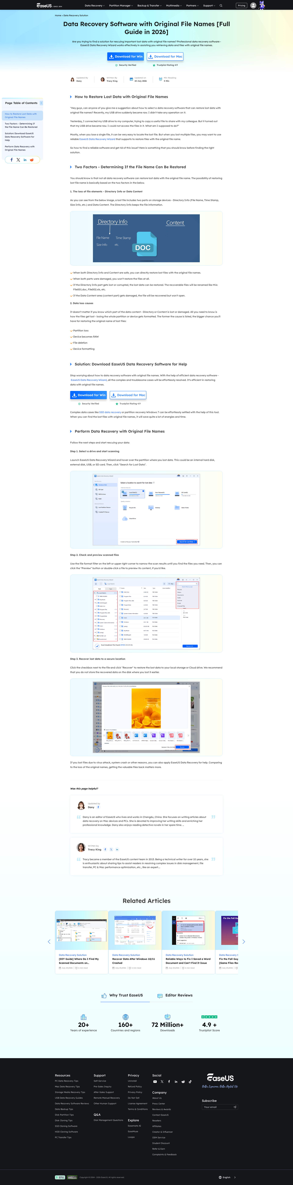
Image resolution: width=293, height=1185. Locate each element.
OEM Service (158, 1137)
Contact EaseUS (160, 1115)
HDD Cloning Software (66, 1131)
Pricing (241, 5)
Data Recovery (93, 5)
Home (58, 15)
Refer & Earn (158, 1148)
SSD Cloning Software (66, 1126)
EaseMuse (133, 1131)
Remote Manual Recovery (107, 1097)
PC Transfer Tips (63, 1137)
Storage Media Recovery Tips (70, 1092)
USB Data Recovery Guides (69, 1097)
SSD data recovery (110, 412)
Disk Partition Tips (64, 1114)
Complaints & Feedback (164, 1154)
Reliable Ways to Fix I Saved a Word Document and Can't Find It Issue (188, 960)
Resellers (156, 1120)
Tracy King (112, 81)
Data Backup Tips (64, 1109)
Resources (62, 1075)
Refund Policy (135, 1086)
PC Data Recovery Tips (66, 1081)
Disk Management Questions (108, 1120)
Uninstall (132, 1081)
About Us (157, 1098)
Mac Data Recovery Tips (67, 1086)
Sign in (253, 5)
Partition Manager (119, 5)
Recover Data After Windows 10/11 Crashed (133, 960)
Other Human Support (105, 1103)
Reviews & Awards (161, 1109)
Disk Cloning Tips (63, 1120)
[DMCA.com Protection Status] (73, 1177)
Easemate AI (134, 1125)
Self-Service (100, 1081)
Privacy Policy (135, 1092)
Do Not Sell (133, 1097)
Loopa (131, 1137)
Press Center (158, 1103)
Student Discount (161, 1143)
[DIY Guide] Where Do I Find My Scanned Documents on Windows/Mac (79, 961)
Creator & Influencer (162, 1132)
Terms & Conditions (138, 1109)
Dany (79, 81)
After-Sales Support (104, 1092)
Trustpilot (207, 1096)
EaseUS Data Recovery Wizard (97, 139)
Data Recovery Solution (75, 15)
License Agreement (137, 1103)
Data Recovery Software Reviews (72, 1103)
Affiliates (156, 1126)
